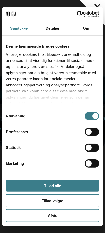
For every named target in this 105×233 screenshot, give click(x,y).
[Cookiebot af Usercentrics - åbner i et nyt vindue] (77, 14)
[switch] (92, 132)
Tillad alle (52, 186)
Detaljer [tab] (53, 28)
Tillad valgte (52, 200)
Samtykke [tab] (19, 28)
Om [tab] (86, 28)
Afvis (52, 215)
